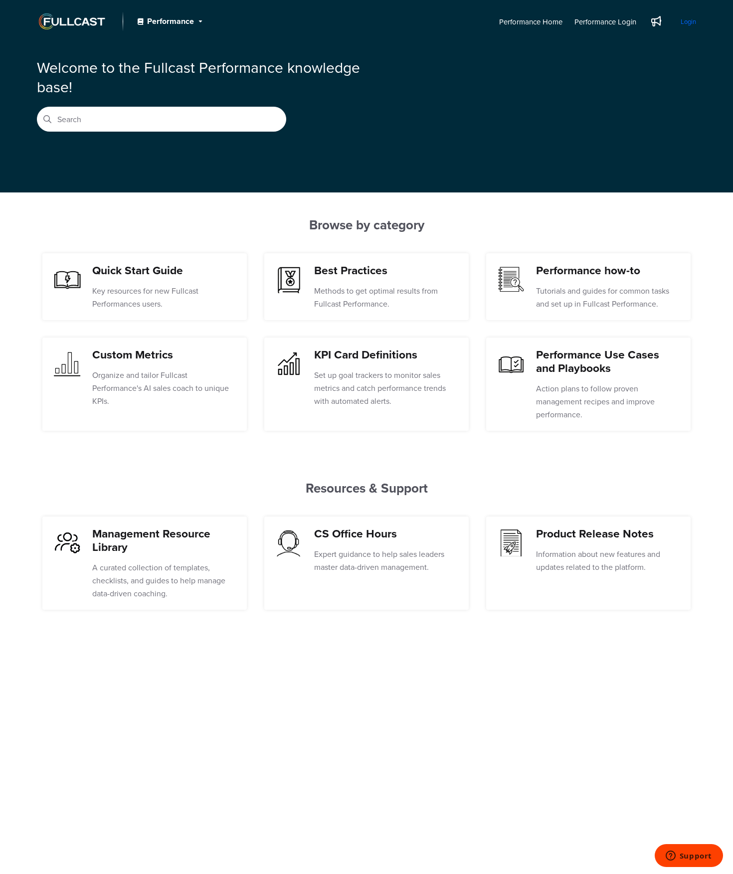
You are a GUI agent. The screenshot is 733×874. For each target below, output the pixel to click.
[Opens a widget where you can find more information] (688, 856)
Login (688, 21)
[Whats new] (656, 21)
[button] (711, 849)
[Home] (72, 21)
